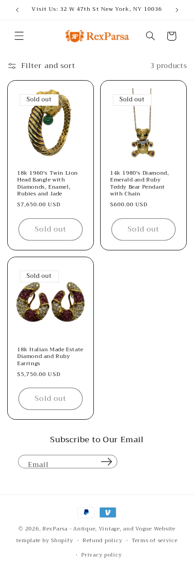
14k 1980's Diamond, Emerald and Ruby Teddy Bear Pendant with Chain (139, 184)
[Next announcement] (177, 10)
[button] (19, 36)
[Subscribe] (106, 461)
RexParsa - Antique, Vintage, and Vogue (97, 528)
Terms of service (155, 540)
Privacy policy (101, 554)
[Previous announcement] (17, 10)
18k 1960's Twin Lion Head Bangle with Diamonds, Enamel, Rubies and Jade (47, 184)
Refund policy (103, 540)
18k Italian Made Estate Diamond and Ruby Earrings (50, 356)
